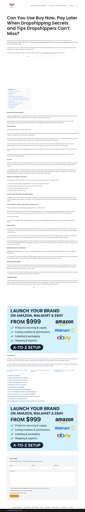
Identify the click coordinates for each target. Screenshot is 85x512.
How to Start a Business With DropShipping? (19, 389)
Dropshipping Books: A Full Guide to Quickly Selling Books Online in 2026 (26, 401)
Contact (71, 507)
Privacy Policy (27, 507)
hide (15, 89)
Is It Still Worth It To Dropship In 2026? (17, 398)
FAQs (41, 507)
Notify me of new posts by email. (18, 493)
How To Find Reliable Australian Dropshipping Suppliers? (22, 391)
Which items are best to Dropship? (17, 385)
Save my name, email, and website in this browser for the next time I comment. (30, 488)
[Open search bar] (77, 6)
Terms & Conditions (17, 507)
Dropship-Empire (17, 510)
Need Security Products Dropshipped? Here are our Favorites (23, 396)
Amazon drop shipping (14, 375)
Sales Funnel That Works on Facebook (18, 380)
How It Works (35, 507)
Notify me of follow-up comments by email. (21, 490)
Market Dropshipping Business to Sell (17, 382)
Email (33, 465)
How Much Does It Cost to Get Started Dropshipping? (21, 394)
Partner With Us (55, 507)
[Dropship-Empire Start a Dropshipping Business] (11, 5)
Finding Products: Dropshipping (16, 387)
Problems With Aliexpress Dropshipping (18, 378)
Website (56, 465)
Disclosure (47, 507)
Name (11, 465)
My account (64, 507)
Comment (12, 471)
